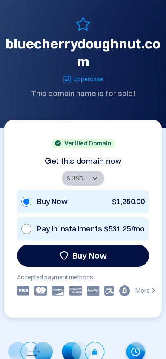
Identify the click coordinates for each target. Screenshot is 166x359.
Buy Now (89, 255)
